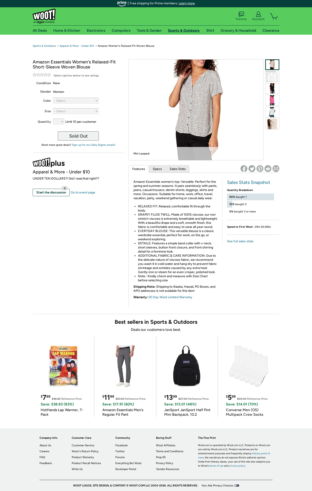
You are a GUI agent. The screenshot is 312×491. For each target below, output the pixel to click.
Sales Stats (178, 169)
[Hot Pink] (272, 100)
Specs (157, 169)
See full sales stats (240, 241)
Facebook (121, 445)
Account (258, 19)
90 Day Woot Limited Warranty (170, 297)
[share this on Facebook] (244, 168)
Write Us (77, 469)
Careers (44, 451)
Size (48, 111)
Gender (45, 92)
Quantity (44, 122)
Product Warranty (83, 457)
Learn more (187, 3)
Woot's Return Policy (85, 451)
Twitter (120, 451)
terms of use (216, 465)
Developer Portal (125, 469)
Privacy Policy (164, 463)
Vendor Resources (167, 469)
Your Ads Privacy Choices (217, 485)
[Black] (272, 88)
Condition (43, 83)
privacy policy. (237, 465)
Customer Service (83, 445)
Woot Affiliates (165, 445)
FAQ (42, 457)
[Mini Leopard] (272, 64)
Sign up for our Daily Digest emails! (94, 144)
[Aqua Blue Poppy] (272, 112)
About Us (45, 445)
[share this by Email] (275, 168)
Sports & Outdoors (44, 45)
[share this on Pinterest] (259, 168)
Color (47, 101)
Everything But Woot (128, 463)
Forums (241, 19)
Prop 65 (161, 457)
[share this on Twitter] (252, 168)
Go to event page (83, 192)
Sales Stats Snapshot (248, 182)
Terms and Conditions (169, 451)
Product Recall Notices (86, 463)
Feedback (46, 463)
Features (138, 169)
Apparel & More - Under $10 (77, 45)
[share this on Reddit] (267, 168)
